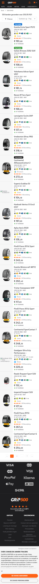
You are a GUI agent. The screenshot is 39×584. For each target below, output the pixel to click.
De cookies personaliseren (19, 580)
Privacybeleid (29, 529)
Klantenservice (29, 520)
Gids (9, 537)
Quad (23, 6)
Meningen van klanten (29, 526)
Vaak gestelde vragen (10, 532)
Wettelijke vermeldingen (29, 542)
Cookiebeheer (29, 539)
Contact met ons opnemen (29, 523)
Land (9, 535)
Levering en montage (10, 526)
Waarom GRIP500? (10, 523)
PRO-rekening (9, 529)
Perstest (9, 520)
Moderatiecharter (29, 532)
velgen (9, 6)
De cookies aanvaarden (20, 576)
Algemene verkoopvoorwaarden (29, 535)
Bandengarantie (10, 540)
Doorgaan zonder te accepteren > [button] (27, 548)
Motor (16, 6)
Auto (3, 6)
